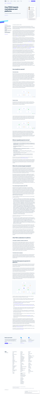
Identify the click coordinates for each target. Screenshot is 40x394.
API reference (21, 379)
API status (21, 380)
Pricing (13, 352)
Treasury (13, 373)
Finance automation (22, 357)
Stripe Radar (28, 315)
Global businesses (22, 358)
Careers (29, 365)
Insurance (21, 367)
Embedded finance (22, 356)
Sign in (29, 372)
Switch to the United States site (28, 392)
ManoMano (15, 48)
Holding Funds (23, 305)
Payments (14, 367)
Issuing (13, 364)
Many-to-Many (19, 305)
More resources (30, 361)
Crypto (13, 359)
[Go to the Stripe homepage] (5, 351)
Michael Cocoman (32, 7)
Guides (29, 352)
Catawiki (33, 47)
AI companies (21, 363)
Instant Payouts (32, 305)
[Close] (39, 391)
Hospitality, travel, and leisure (23, 366)
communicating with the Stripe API (18, 303)
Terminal (13, 372)
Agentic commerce (22, 354)
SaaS (20, 362)
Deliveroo (30, 47)
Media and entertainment (23, 368)
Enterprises (21, 352)
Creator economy (22, 364)
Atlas (13, 353)
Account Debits (27, 305)
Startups (21, 353)
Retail (21, 371)
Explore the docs (30, 341)
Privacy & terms (30, 356)
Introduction (6, 24)
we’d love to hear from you (19, 326)
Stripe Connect (30, 41)
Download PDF (6, 15)
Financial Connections (15, 361)
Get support (29, 370)
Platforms (21, 361)
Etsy (20, 45)
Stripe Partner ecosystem (23, 375)
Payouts (13, 368)
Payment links (14, 366)
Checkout (14, 356)
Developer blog (22, 383)
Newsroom (29, 366)
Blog (28, 354)
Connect (13, 358)
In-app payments (22, 359)
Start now (6, 343)
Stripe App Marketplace (22, 374)
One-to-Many (16, 305)
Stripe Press (29, 367)
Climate (13, 357)
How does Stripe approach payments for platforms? (7, 32)
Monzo (30, 48)
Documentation (22, 378)
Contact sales (10, 343)
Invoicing (13, 363)
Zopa (27, 48)
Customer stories (30, 353)
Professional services (22, 376)
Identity (13, 362)
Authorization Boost (15, 354)
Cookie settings (30, 360)
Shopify (18, 45)
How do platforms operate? (8, 25)
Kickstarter (23, 45)
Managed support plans (30, 371)
